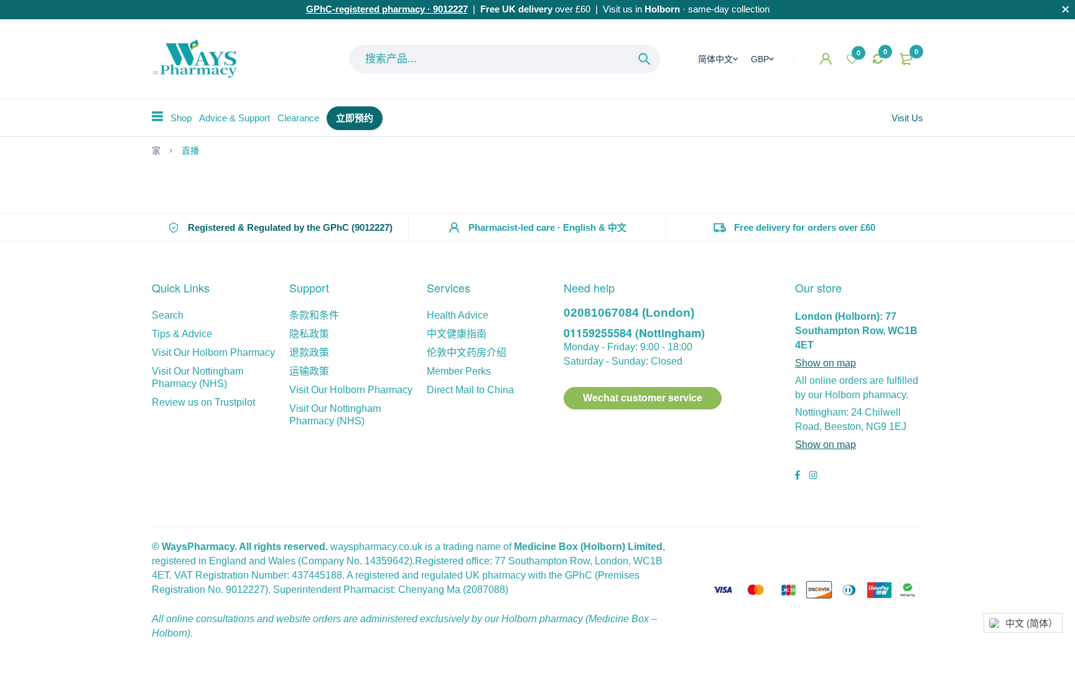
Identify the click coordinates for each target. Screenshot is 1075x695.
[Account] (825, 59)
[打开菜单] (157, 116)
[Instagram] (813, 476)
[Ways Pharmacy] (198, 59)
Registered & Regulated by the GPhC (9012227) (290, 227)
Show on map (825, 363)
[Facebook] (797, 476)
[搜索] (644, 59)
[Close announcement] (1065, 9)
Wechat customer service (642, 398)
